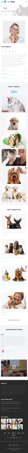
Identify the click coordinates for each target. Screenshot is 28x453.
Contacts (14, 435)
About (9, 433)
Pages (7, 14)
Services (14, 433)
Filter (13, 91)
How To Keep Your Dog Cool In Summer (13, 232)
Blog (23, 433)
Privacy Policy (14, 450)
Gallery (18, 433)
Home (2, 14)
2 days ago (14, 405)
